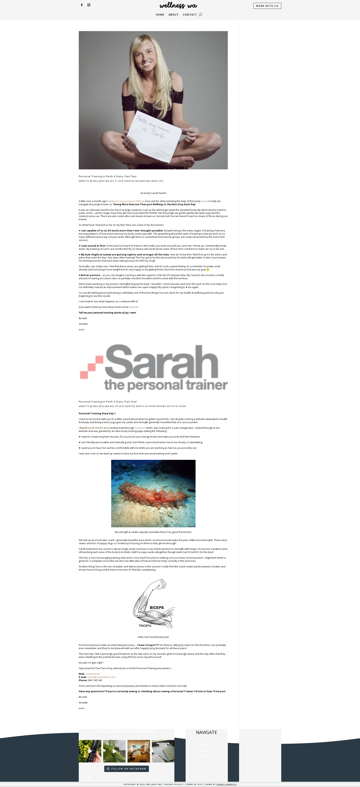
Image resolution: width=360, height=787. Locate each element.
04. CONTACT (207, 756)
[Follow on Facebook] (81, 5)
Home (160, 14)
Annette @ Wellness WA (94, 181)
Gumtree (140, 427)
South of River (176, 406)
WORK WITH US (267, 5)
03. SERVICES (207, 750)
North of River (145, 406)
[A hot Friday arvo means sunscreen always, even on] (90, 751)
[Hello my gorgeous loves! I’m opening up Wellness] (163, 751)
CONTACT (190, 14)
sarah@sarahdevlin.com (101, 677)
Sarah (204, 201)
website (133, 307)
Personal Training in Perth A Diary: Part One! (108, 401)
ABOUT (174, 14)
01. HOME (206, 739)
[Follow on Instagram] (89, 5)
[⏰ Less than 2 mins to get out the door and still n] (114, 751)
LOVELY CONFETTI (227, 784)
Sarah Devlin (93, 674)
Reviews (140, 181)
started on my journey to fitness (126, 201)
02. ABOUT (206, 744)
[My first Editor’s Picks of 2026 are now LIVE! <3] (139, 751)
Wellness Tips (154, 181)
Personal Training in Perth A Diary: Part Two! (108, 176)
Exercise (129, 181)
